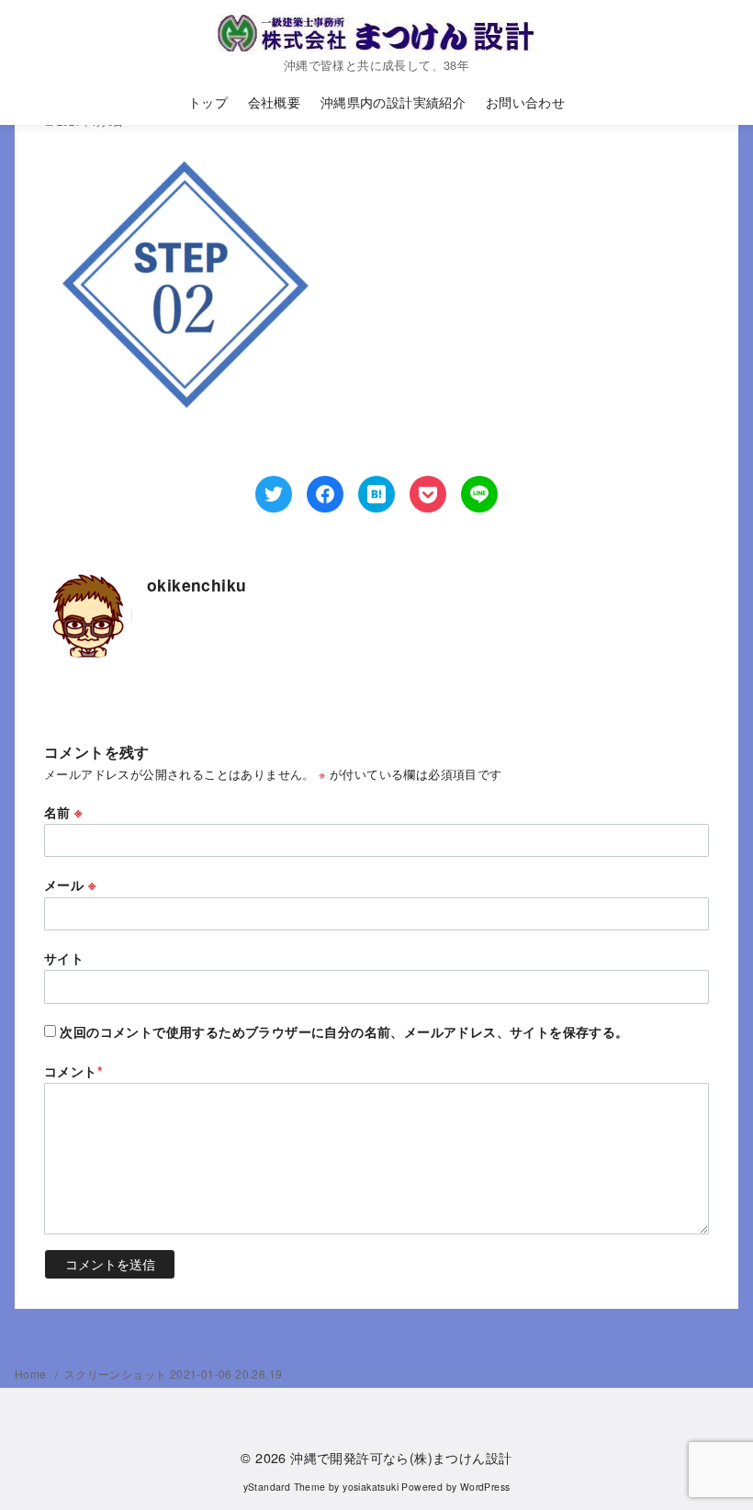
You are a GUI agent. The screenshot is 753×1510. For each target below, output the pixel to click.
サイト (64, 958)
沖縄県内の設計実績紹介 (393, 101)
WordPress (485, 1486)
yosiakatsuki (371, 1486)
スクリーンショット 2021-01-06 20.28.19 (173, 1373)
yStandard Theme (284, 1486)
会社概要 (274, 101)
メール (70, 884)
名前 (63, 812)
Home (32, 1373)
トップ (208, 101)
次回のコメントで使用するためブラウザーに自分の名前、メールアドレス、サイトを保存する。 (344, 1031)
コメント (73, 1071)
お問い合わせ (525, 101)
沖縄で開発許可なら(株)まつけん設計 (400, 1457)
